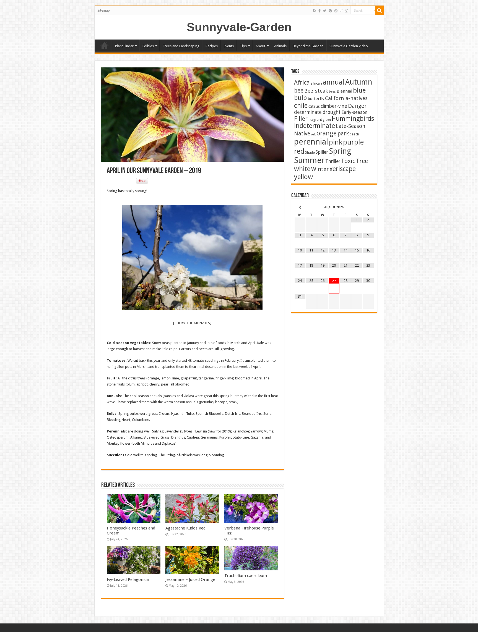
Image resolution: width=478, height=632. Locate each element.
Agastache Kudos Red (185, 528)
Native (302, 133)
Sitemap (103, 10)
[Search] (379, 10)
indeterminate (314, 125)
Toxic (348, 161)
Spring (340, 151)
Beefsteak (316, 91)
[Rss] (315, 10)
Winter (320, 169)
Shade (310, 152)
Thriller (332, 161)
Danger (357, 106)
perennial (311, 141)
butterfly (316, 98)
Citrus (314, 106)
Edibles (148, 46)
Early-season (354, 112)
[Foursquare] (341, 10)
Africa (302, 82)
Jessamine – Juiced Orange (190, 579)
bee (298, 90)
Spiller (322, 152)
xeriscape (342, 168)
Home (104, 45)
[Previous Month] (300, 207)
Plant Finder (124, 46)
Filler (301, 118)
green (327, 120)
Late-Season (350, 126)
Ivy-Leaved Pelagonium (128, 579)
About (260, 46)
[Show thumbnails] (192, 323)
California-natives (346, 98)
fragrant (315, 119)
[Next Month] (368, 207)
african (316, 83)
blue (359, 90)
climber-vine (334, 106)
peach (354, 134)
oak (313, 134)
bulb (300, 98)
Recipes (212, 46)
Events (229, 46)
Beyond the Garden (308, 46)
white (302, 169)
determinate (308, 112)
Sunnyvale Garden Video (348, 46)
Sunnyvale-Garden (239, 27)
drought (332, 112)
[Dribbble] (336, 10)
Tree (362, 161)
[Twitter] (324, 10)
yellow (303, 177)
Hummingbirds (353, 118)
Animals (280, 46)
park (343, 133)
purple (353, 142)
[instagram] (346, 10)
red (299, 151)
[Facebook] (319, 10)
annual (333, 82)
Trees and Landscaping (181, 46)
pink (335, 142)
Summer (309, 160)
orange (326, 133)
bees (332, 91)
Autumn (358, 82)
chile (301, 105)
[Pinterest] (330, 10)
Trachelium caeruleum (245, 575)
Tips (243, 46)
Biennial (344, 91)
